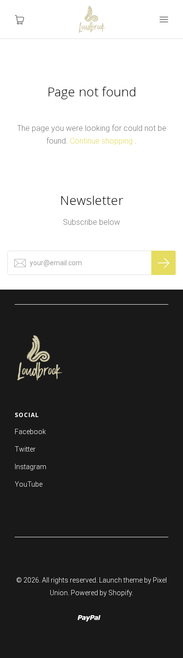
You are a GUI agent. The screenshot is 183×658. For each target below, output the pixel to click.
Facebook (30, 432)
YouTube (28, 484)
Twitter (25, 449)
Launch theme (120, 580)
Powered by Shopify (101, 593)
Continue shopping (101, 141)
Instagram (30, 467)
